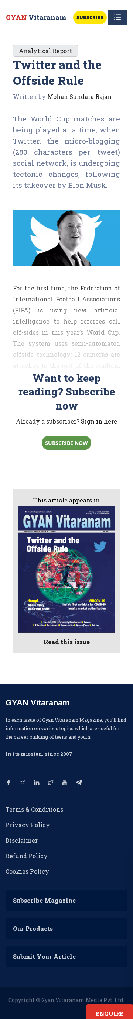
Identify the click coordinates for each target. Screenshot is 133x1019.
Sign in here (99, 421)
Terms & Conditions (34, 809)
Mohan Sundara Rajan (79, 96)
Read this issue (67, 642)
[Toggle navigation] (117, 17)
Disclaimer (22, 840)
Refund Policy (27, 856)
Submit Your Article (44, 956)
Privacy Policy (28, 825)
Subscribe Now (66, 442)
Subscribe (89, 17)
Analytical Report (45, 51)
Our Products (33, 928)
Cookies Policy (27, 871)
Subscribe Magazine (44, 900)
